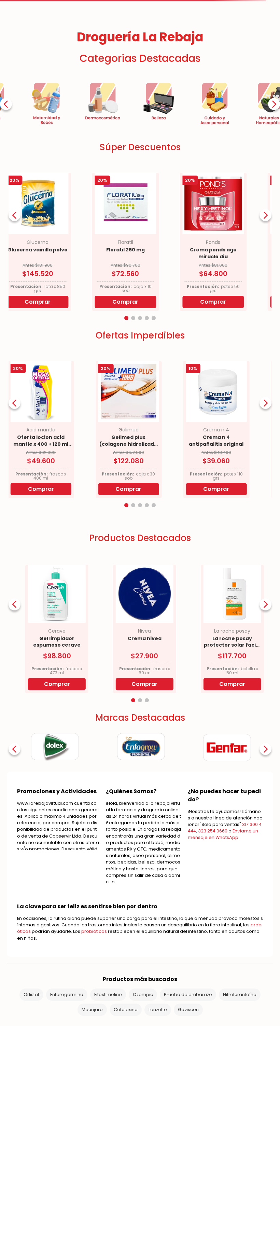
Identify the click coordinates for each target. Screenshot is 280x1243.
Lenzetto (158, 1100)
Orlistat (31, 1085)
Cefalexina (126, 1100)
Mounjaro (92, 1100)
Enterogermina (66, 1085)
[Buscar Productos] (203, 54)
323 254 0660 (212, 921)
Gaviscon (188, 1100)
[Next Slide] (274, 194)
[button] (126, 408)
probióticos (94, 1021)
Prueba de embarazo (188, 1085)
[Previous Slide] (6, 194)
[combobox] (147, 53)
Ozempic (143, 1085)
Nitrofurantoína (239, 1085)
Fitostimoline (108, 1085)
